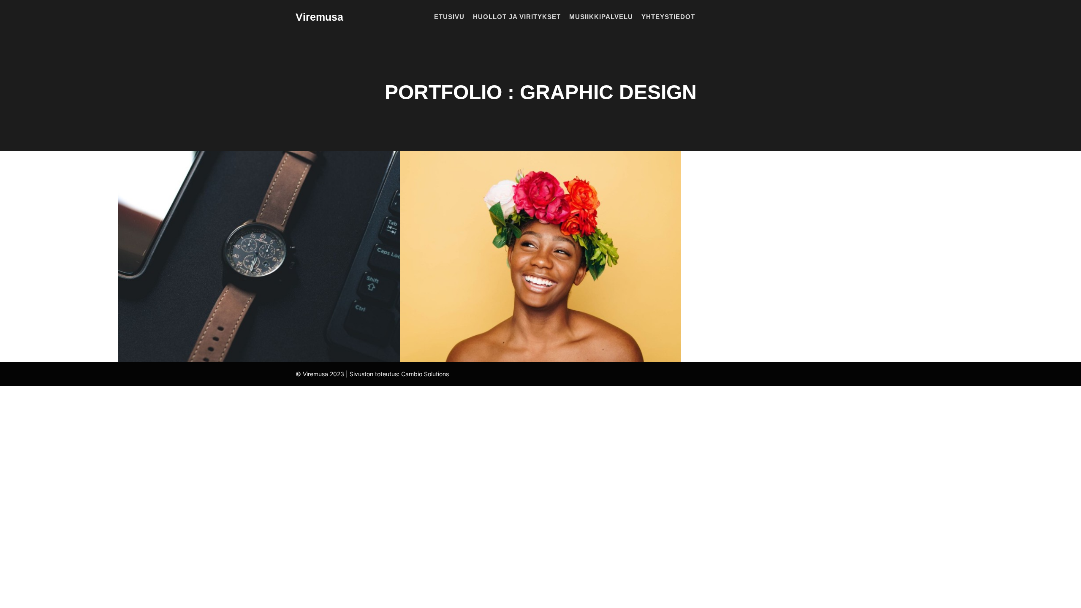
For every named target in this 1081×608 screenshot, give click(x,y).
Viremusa (319, 17)
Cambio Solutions (425, 373)
